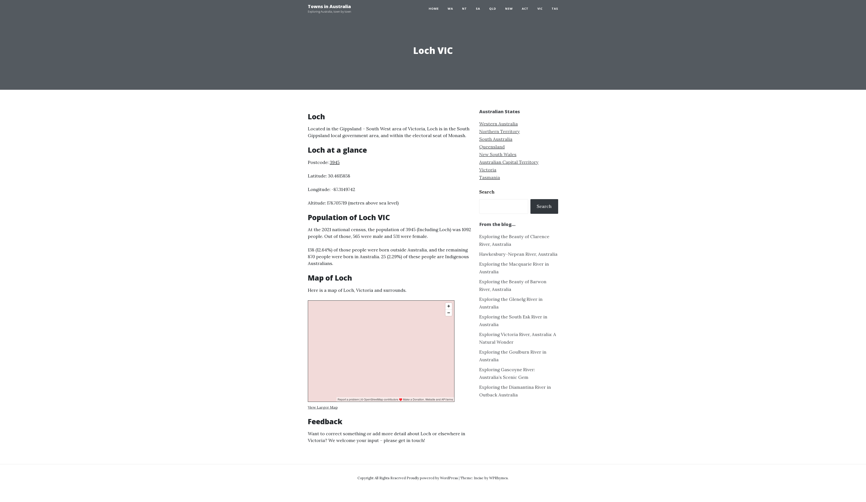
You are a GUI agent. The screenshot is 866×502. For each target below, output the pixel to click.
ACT (525, 9)
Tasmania (489, 177)
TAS (555, 9)
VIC (540, 9)
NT (464, 9)
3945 (335, 162)
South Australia (495, 139)
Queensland (492, 147)
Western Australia (498, 124)
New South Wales (497, 154)
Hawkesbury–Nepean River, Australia (518, 254)
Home (434, 9)
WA (450, 9)
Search (487, 192)
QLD (492, 9)
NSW (509, 9)
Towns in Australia (329, 6)
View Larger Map (323, 407)
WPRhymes (498, 478)
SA (478, 9)
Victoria (487, 170)
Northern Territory (499, 131)
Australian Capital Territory (509, 162)
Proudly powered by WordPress (433, 478)
